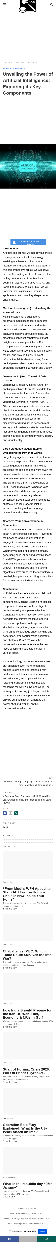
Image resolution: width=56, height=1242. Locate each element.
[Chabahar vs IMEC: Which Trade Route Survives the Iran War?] (28, 927)
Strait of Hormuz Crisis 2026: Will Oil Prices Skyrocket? (26, 1071)
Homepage (7, 62)
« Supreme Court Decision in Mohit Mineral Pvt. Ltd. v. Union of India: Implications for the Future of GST (27, 799)
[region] (28, 33)
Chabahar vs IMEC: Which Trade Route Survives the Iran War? (27, 954)
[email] (28, 1239)
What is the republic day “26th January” (28, 1185)
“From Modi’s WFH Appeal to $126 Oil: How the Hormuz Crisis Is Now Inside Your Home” (27, 894)
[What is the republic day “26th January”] (28, 1160)
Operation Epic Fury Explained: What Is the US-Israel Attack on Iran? (25, 1128)
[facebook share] (5, 813)
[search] (51, 4)
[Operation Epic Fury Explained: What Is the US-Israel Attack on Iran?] (28, 1101)
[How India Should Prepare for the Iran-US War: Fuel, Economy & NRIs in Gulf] (28, 986)
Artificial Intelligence (27, 62)
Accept (42, 1232)
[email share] (10, 813)
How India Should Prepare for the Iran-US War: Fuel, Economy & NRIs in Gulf (27, 1013)
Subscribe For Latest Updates (30, 242)
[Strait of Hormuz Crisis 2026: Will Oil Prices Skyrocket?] (28, 1045)
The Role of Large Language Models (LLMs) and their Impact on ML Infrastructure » (28, 783)
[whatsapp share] (16, 813)
